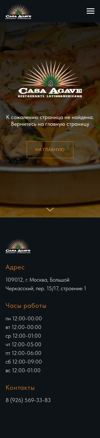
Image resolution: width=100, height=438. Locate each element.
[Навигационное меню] (90, 11)
